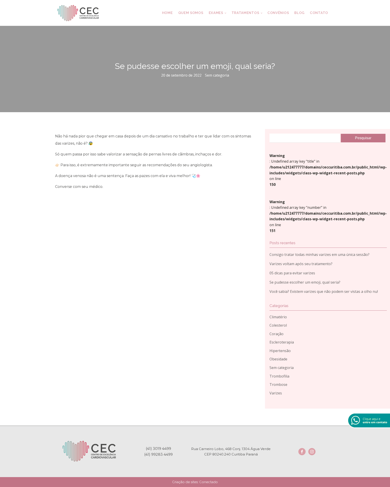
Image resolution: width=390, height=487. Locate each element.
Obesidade (278, 359)
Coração (276, 333)
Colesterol (278, 325)
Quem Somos (190, 13)
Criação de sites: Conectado (195, 482)
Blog (299, 13)
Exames (216, 13)
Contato (319, 13)
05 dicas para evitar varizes (292, 273)
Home (167, 13)
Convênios (278, 13)
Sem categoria (217, 75)
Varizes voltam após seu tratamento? (300, 263)
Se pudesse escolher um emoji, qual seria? (304, 282)
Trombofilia (279, 376)
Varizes (275, 393)
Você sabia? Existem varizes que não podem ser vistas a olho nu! (323, 291)
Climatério (278, 316)
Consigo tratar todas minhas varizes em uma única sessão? (319, 254)
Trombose (278, 384)
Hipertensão (280, 350)
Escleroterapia (281, 342)
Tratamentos (245, 13)
